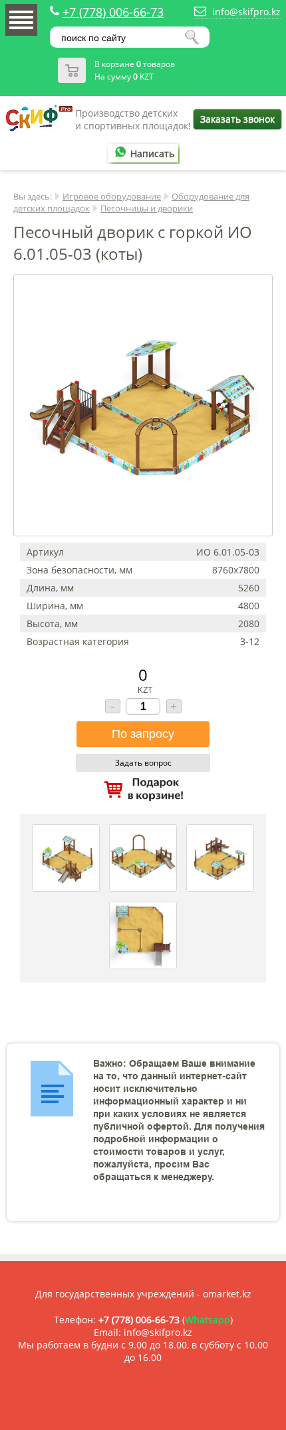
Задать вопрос (143, 762)
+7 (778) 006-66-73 (113, 12)
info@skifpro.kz (246, 11)
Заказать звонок (237, 119)
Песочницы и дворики (146, 208)
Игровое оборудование (112, 196)
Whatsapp (207, 1319)
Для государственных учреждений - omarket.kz (143, 1293)
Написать (152, 153)
